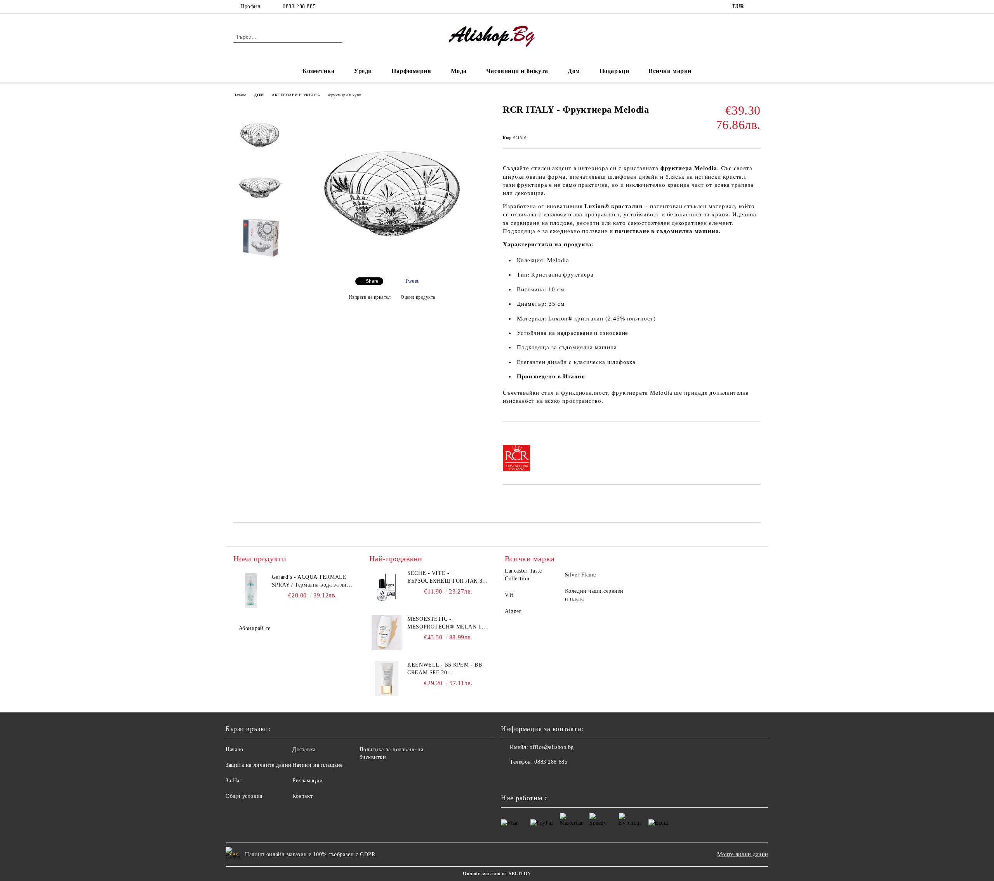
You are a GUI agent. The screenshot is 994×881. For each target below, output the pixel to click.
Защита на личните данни (259, 765)
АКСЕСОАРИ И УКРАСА (296, 95)
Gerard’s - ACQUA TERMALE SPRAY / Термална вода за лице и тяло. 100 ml (312, 581)
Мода (459, 71)
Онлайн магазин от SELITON (497, 873)
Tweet (412, 281)
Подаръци (614, 71)
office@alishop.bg (552, 747)
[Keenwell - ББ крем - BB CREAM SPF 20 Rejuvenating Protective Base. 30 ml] (386, 678)
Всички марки (670, 71)
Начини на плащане (317, 765)
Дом (574, 71)
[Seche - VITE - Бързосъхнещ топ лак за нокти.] (386, 586)
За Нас (234, 780)
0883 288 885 (299, 6)
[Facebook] (756, 6)
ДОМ (259, 95)
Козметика (318, 71)
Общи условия (244, 796)
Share (372, 281)
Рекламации (307, 780)
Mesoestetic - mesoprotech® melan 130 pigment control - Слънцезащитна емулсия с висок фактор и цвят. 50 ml (447, 623)
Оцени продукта (418, 297)
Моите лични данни (742, 854)
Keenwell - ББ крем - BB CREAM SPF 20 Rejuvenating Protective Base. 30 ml (447, 669)
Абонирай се (255, 628)
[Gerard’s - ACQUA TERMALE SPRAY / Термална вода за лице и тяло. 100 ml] (250, 590)
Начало (239, 95)
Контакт (302, 796)
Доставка (303, 749)
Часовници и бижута (517, 71)
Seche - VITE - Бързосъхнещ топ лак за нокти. (446, 577)
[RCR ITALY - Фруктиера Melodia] (391, 265)
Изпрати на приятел (370, 297)
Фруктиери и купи (344, 95)
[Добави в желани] (517, 434)
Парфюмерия (411, 71)
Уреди (363, 71)
